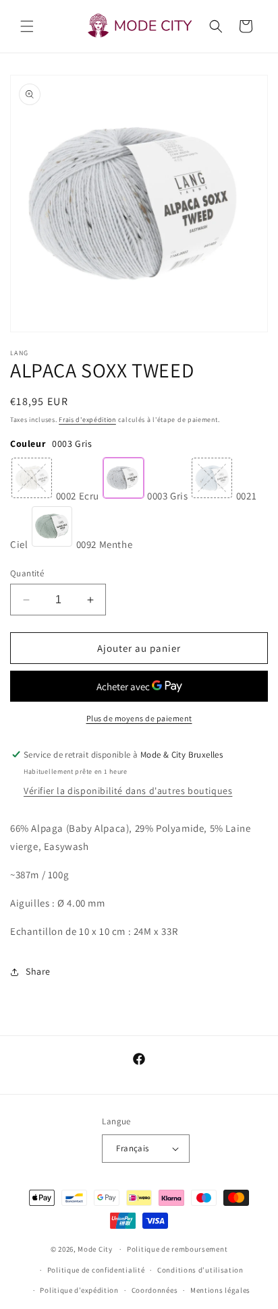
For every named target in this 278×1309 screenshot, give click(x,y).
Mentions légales (220, 1290)
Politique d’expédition (79, 1290)
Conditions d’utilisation (200, 1270)
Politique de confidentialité (96, 1270)
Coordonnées (155, 1290)
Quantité (27, 573)
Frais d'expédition (87, 419)
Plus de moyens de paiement (139, 718)
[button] (27, 26)
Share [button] (38, 971)
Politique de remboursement (177, 1249)
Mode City (95, 1249)
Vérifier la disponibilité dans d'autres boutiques (128, 791)
